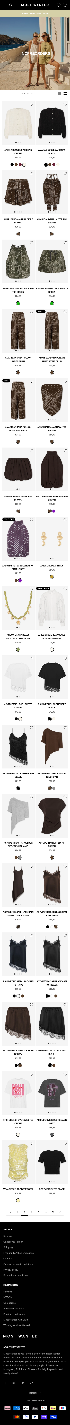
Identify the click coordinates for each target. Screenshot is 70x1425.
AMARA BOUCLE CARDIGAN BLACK (52, 152)
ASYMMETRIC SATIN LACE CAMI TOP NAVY (18, 983)
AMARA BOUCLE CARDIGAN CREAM (18, 152)
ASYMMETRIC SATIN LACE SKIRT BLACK (51, 1052)
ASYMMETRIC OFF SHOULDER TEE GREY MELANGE (18, 844)
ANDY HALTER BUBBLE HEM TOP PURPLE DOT (18, 567)
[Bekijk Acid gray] (51, 1134)
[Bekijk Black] (12, 164)
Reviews (7, 1291)
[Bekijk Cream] (24, 164)
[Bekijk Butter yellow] (18, 1200)
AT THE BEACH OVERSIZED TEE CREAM (18, 1122)
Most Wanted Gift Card (15, 1319)
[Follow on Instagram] (14, 1383)
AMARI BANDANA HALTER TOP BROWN (52, 221)
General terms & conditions (18, 1264)
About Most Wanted (13, 1308)
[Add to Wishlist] (31, 104)
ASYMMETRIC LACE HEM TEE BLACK (52, 706)
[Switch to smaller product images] (65, 93)
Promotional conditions (15, 1275)
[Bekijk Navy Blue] (51, 926)
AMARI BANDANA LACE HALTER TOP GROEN (18, 290)
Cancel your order (13, 1241)
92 (53, 1212)
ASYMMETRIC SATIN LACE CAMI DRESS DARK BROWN (18, 914)
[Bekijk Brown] (16, 164)
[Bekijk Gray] (53, 788)
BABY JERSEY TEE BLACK (52, 1189)
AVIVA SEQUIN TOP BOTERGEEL (18, 1189)
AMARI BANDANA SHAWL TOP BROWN (51, 429)
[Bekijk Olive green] (18, 649)
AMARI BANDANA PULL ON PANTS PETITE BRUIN (52, 359)
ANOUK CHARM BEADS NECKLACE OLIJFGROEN (18, 637)
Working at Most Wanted (16, 1325)
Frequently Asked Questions (18, 1253)
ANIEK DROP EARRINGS (51, 566)
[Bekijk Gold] (51, 576)
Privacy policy (10, 1269)
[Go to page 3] (60, 1212)
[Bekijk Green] (18, 303)
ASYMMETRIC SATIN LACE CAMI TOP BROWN (52, 914)
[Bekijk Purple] (53, 511)
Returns (7, 1236)
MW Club (8, 1297)
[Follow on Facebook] (5, 1383)
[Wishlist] (58, 5)
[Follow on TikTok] (31, 1383)
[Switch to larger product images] (59, 93)
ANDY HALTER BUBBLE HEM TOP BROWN (52, 498)
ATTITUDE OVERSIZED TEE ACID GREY (52, 1122)
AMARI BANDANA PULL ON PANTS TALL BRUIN (18, 429)
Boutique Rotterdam (14, 1314)
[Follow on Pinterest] (22, 1383)
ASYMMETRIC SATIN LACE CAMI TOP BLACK (52, 983)
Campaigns (9, 1302)
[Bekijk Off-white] (51, 649)
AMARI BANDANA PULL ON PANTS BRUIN (18, 359)
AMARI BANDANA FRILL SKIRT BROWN (18, 221)
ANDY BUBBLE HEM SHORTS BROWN (18, 498)
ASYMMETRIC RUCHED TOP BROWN (52, 844)
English (33, 1393)
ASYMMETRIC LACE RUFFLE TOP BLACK (18, 775)
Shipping (8, 1247)
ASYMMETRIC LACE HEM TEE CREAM (18, 706)
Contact (7, 1258)
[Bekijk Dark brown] (18, 926)
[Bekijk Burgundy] (20, 164)
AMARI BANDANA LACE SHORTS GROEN (52, 290)
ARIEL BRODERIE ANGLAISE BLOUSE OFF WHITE (51, 637)
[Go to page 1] (10, 1212)
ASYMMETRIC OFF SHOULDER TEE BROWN (51, 775)
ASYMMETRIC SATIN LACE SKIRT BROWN (18, 1052)
